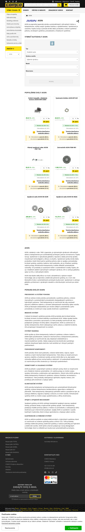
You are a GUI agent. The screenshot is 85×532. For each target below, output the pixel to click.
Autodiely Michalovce (51, 441)
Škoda (17, 508)
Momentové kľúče (27, 510)
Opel (51, 508)
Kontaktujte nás (52, 455)
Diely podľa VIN (11, 33)
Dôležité (8, 470)
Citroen (40, 508)
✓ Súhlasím (73, 528)
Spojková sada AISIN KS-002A (66, 197)
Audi (63, 508)
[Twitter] (49, 472)
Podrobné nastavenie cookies (11, 523)
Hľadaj (51, 81)
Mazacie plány (12, 438)
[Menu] (19, 9)
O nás (8, 455)
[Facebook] (45, 472)
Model (28, 63)
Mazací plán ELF (10, 450)
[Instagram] (53, 472)
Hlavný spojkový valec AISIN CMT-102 (37, 148)
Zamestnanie (9, 459)
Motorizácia (29, 71)
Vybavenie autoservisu (39, 510)
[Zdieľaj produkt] (78, 21)
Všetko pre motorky (13, 24)
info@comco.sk (49, 468)
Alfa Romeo (57, 508)
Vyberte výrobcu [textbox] (32, 59)
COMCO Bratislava (50, 459)
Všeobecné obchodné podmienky (15, 472)
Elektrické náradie (53, 510)
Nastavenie (10, 528)
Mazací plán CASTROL (12, 444)
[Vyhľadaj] (59, 5)
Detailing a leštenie (12, 21)
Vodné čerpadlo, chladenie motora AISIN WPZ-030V (37, 99)
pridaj (35, 496)
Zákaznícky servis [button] (56, 10)
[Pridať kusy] (46, 118)
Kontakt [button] (69, 10)
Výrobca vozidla (31, 56)
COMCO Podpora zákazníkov (14, 464)
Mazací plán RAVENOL (12, 452)
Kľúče (61, 510)
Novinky (8, 467)
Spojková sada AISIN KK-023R (37, 197)
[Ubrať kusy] (42, 118)
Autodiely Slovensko (54, 438)
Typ (27, 49)
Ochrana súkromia (11, 461)
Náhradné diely (11, 17)
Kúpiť (47, 121)
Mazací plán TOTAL (11, 441)
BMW (67, 508)
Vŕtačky (21, 512)
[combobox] (42, 5)
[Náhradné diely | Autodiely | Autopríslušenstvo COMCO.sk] (27, 15)
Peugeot (34, 508)
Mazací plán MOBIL (11, 447)
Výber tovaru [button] (12, 10)
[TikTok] (56, 472)
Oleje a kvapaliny (12, 14)
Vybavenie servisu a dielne (14, 43)
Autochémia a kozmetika (14, 30)
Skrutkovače (67, 510)
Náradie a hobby (12, 40)
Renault (46, 508)
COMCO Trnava (49, 461)
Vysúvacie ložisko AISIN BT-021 (67, 98)
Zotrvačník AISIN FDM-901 (66, 147)
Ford (29, 508)
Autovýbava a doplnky (14, 27)
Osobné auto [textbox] (31, 52)
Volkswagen (23, 508)
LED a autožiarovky (13, 37)
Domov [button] (26, 10)
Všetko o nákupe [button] (38, 10)
